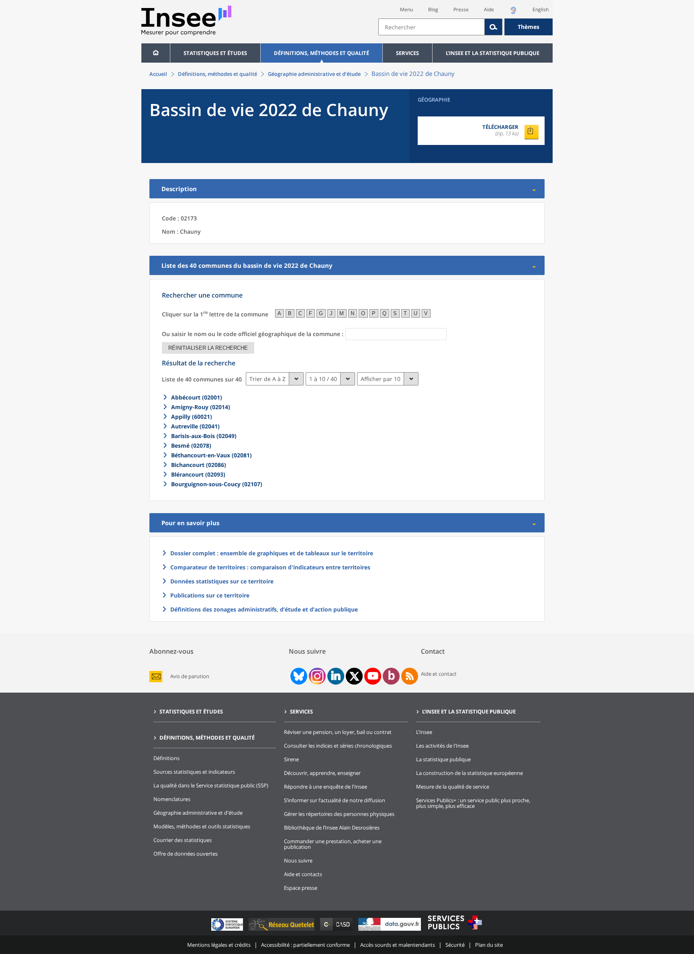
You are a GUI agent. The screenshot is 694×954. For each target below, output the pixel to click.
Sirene (291, 759)
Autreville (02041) (195, 426)
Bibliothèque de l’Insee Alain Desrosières (332, 827)
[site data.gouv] (390, 930)
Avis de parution (189, 676)
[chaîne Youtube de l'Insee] (372, 676)
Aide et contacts (303, 874)
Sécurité (455, 944)
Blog (433, 9)
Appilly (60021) (191, 416)
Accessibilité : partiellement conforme (305, 944)
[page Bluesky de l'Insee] (298, 676)
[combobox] (465, 26)
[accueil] (155, 53)
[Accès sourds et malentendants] (513, 12)
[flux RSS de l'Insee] (409, 676)
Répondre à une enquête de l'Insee (325, 786)
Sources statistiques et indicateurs (194, 771)
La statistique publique (443, 759)
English (541, 9)
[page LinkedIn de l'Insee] (336, 676)
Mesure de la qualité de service (452, 786)
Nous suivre (298, 860)
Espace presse (300, 887)
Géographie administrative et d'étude (198, 812)
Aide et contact (439, 673)
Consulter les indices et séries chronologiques (338, 745)
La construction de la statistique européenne (469, 773)
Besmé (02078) (191, 445)
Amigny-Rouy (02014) (200, 407)
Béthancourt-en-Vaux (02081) (211, 455)
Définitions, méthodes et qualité (321, 53)
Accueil (158, 73)
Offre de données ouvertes (185, 853)
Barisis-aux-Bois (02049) (204, 436)
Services (407, 53)
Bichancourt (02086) (198, 465)
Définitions (166, 758)
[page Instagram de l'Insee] (316, 676)
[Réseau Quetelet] (282, 930)
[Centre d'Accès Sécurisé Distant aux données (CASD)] (337, 930)
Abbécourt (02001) (196, 397)
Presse (461, 9)
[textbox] (431, 26)
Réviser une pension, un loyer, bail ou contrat (338, 732)
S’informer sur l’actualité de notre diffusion (334, 800)
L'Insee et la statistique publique (492, 53)
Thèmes (528, 27)
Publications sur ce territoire (209, 595)
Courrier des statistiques (182, 840)
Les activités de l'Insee (442, 745)
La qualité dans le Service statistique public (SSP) (210, 785)
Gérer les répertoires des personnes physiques (339, 813)
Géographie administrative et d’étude (314, 73)
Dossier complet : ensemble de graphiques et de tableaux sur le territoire (271, 553)
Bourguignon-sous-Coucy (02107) (216, 484)
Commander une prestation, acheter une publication (333, 844)
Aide (489, 9)
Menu (406, 9)
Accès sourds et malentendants (397, 944)
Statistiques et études (215, 53)
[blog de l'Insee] (391, 676)
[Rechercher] (493, 26)
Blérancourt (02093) (198, 474)
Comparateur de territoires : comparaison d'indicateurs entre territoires (270, 567)
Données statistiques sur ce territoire (222, 581)
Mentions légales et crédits (219, 944)
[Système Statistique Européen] (228, 930)
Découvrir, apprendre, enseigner (322, 773)
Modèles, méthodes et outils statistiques (201, 826)
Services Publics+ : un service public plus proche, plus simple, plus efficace (473, 803)
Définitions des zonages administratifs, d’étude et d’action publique (264, 609)
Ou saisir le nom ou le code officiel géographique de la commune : (252, 334)
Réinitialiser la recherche (208, 348)
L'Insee (424, 732)
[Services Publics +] (455, 930)
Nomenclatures (171, 799)
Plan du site (489, 944)
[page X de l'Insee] (354, 676)
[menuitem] (155, 53)
